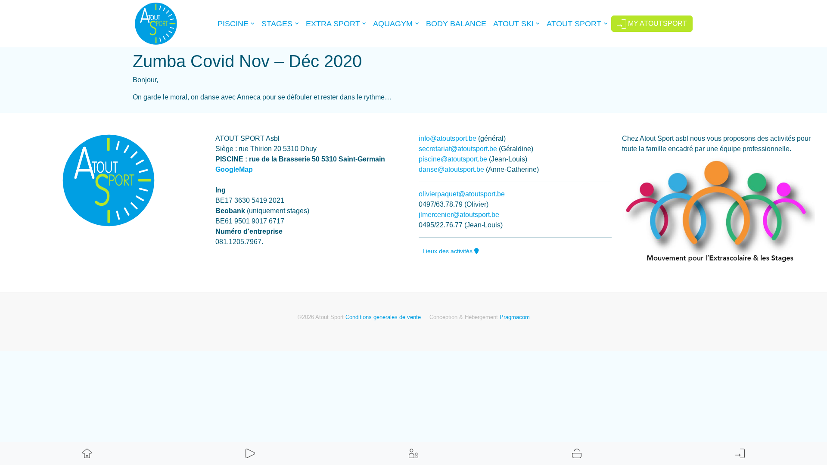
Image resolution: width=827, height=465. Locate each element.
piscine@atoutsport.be (453, 159)
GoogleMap (234, 169)
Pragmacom (515, 317)
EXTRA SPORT (333, 23)
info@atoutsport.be (447, 138)
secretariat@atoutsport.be (458, 148)
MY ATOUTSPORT (656, 23)
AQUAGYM (393, 23)
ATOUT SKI (513, 23)
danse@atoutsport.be (451, 169)
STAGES (276, 23)
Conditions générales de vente (383, 317)
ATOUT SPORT (574, 23)
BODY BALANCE (456, 23)
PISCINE (233, 23)
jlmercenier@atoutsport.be (459, 214)
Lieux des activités (448, 251)
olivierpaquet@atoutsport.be (462, 194)
